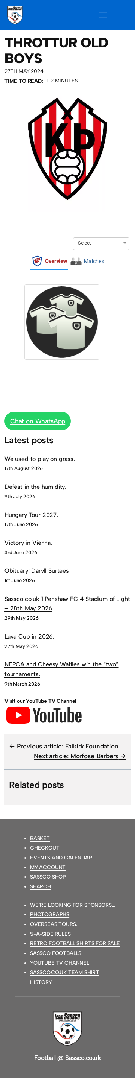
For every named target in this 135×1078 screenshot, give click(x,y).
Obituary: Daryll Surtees (36, 570)
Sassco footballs (55, 953)
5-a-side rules (50, 934)
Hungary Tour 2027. (31, 514)
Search (40, 886)
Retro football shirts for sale (75, 943)
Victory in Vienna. (28, 542)
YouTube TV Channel (59, 963)
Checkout (45, 848)
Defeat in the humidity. (35, 486)
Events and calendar (61, 857)
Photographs (49, 914)
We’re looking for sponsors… (72, 905)
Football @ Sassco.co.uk (67, 1057)
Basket (40, 838)
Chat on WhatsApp (37, 421)
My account (48, 867)
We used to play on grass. (39, 458)
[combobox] (101, 243)
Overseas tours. (53, 924)
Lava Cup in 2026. (29, 636)
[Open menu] (102, 15)
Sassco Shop (48, 877)
